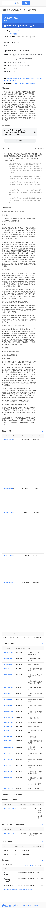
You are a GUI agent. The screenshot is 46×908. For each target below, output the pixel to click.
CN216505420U (8, 726)
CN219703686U (8, 658)
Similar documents (28, 78)
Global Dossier (24, 83)
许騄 (10, 34)
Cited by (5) (10, 78)
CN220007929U (8, 737)
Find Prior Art (24, 25)
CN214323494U (8, 669)
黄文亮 (15, 34)
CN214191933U (8, 681)
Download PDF (11, 25)
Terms (36, 905)
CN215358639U (8, 664)
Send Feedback (14, 905)
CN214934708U (8, 722)
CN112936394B (8, 718)
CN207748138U (8, 759)
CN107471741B (8, 753)
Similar (34, 25)
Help (14, 906)
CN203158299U (8, 788)
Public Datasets (26, 905)
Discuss (32, 83)
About (4, 905)
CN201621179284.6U (10, 808)
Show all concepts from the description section (18, 889)
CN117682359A (8, 712)
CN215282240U (8, 772)
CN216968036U (8, 699)
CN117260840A (8, 583)
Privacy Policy (6, 906)
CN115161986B (8, 705)
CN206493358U (8, 652)
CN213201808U (8, 675)
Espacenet (16, 83)
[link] (7, 873)
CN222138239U (8, 747)
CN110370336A (8, 512)
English (17, 31)
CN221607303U (8, 687)
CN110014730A (8, 489)
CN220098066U (8, 784)
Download (29, 865)
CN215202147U (8, 730)
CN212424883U (8, 765)
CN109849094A (8, 440)
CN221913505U (8, 741)
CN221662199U (8, 693)
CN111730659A (8, 555)
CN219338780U (8, 778)
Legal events (18, 78)
